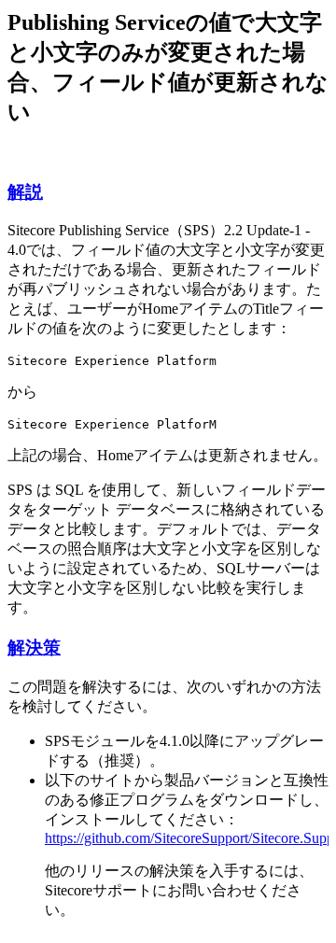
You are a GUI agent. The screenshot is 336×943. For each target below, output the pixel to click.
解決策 (34, 647)
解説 (25, 192)
